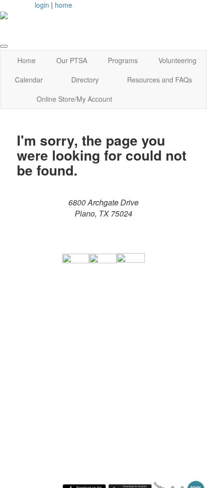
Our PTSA (71, 60)
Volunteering (177, 60)
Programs (123, 60)
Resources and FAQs (159, 79)
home (63, 5)
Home (26, 60)
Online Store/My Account (74, 99)
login (42, 5)
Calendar (29, 79)
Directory (85, 79)
